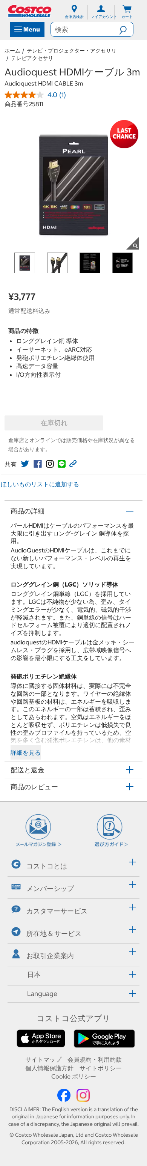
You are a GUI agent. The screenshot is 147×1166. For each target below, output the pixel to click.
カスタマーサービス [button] (56, 911)
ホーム (12, 50)
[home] (30, 11)
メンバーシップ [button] (50, 888)
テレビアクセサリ (32, 58)
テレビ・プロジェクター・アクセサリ (71, 50)
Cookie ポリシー (73, 1076)
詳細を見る (26, 752)
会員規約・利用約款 (94, 1059)
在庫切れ (53, 422)
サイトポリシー (101, 1068)
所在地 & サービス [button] (53, 933)
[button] (126, 29)
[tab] (73, 864)
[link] (24, 464)
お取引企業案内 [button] (50, 955)
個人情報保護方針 (49, 1068)
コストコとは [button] (46, 866)
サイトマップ (43, 1059)
